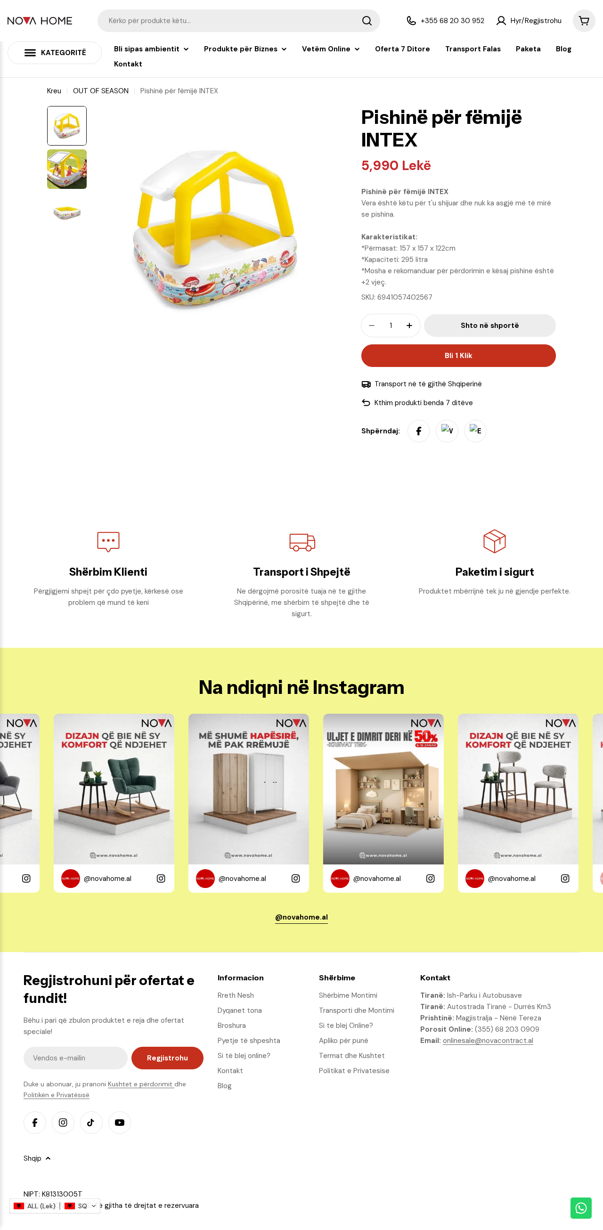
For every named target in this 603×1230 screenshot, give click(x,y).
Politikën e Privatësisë (57, 1095)
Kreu (54, 91)
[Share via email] (475, 431)
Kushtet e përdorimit (141, 1084)
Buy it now (458, 355)
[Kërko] (367, 20)
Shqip (32, 1158)
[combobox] (239, 20)
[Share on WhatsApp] (447, 431)
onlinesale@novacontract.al (488, 1040)
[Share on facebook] (418, 431)
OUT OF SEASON (101, 91)
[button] (54, 1206)
